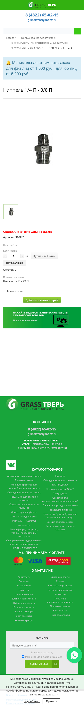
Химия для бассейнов (60, 521)
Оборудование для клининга (60, 480)
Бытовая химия (24, 480)
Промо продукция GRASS (60, 489)
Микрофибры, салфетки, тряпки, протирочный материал (24, 533)
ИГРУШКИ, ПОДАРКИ (24, 520)
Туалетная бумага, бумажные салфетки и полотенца (60, 515)
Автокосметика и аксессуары (24, 476)
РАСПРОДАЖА (60, 484)
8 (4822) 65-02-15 (42, 15)
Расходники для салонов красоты (60, 527)
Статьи (60, 581)
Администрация (23, 620)
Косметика (24, 525)
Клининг (60, 476)
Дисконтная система (24, 598)
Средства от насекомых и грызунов (24, 506)
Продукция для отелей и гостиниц (24, 498)
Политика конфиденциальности (60, 600)
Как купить (24, 577)
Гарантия (24, 590)
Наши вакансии (24, 594)
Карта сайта (60, 610)
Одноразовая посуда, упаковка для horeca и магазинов (24, 542)
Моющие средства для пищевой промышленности (24, 486)
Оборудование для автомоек (24, 492)
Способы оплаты (60, 577)
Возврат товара (24, 611)
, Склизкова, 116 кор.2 (42, 444)
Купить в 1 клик (44, 256)
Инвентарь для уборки (24, 512)
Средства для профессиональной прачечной (60, 499)
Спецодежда (60, 493)
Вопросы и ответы (23, 607)
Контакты (60, 594)
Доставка (24, 581)
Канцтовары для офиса (24, 516)
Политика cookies (60, 606)
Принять (51, 701)
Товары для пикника (60, 509)
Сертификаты (24, 615)
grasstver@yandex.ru (42, 20)
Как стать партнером (60, 585)
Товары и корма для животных (60, 505)
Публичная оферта (24, 603)
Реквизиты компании (60, 590)
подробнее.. (32, 701)
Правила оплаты (60, 615)
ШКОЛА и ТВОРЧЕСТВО (24, 548)
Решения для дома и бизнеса (43, 656)
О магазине (24, 585)
